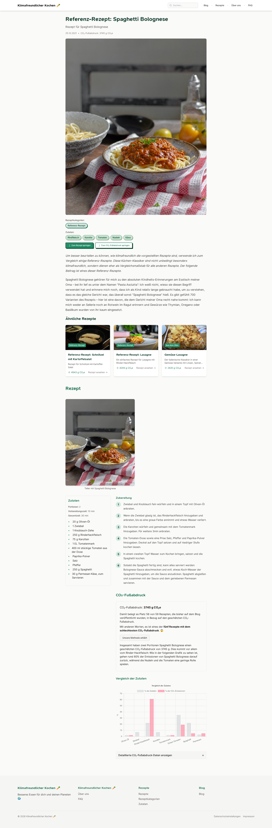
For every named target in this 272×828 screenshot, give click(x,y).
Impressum (248, 816)
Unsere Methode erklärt (134, 637)
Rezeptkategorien (149, 798)
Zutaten (143, 804)
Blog (206, 5)
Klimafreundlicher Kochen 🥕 (39, 5)
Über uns (236, 5)
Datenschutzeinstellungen (227, 816)
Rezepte (219, 5)
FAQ (250, 5)
